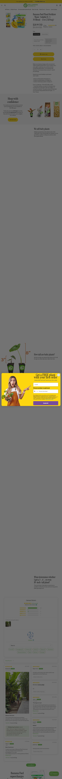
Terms (52, 399)
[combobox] (35, 391)
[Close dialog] (58, 375)
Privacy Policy (47, 399)
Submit (45, 403)
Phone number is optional (41, 388)
